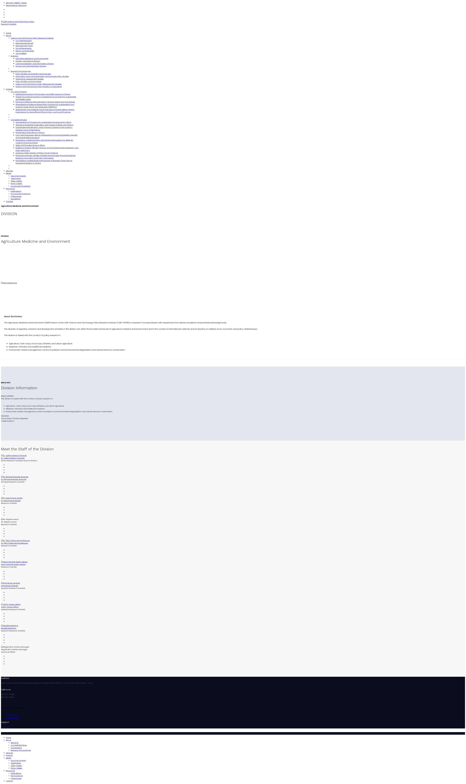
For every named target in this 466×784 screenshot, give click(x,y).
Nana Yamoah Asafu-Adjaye (13, 564)
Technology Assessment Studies (30, 79)
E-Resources (16, 196)
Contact (9, 201)
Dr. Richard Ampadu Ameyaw (13, 479)
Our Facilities (21, 53)
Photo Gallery (16, 183)
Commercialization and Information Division (35, 63)
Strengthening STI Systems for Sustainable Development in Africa (43, 122)
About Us (14, 742)
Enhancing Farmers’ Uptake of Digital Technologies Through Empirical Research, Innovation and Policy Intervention (45, 156)
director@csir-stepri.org (16, 5)
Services (9, 171)
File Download (17, 776)
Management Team (24, 46)
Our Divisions (16, 748)
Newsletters (16, 199)
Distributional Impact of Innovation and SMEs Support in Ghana (43, 94)
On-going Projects (19, 92)
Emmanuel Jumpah (9, 585)
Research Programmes (21, 71)
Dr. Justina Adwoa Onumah (13, 458)
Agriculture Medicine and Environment (32, 58)
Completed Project (19, 120)
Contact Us (6, 727)
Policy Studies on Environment (28, 81)
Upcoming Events (18, 176)
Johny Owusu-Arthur (10, 607)
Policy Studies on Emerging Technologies (33, 74)
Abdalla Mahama (8, 628)
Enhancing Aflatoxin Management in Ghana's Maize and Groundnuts (45, 102)
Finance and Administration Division (31, 66)
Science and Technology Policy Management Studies (39, 84)
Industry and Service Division (28, 61)
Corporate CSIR (12, 717)
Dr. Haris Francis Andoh (11, 500)
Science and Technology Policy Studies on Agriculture (39, 86)
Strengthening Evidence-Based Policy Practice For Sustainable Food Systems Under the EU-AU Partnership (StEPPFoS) (45, 105)
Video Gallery (16, 181)
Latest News (16, 178)
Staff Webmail (12, 715)
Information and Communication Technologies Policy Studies (42, 76)
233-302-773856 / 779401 (16, 3)
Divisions (14, 56)
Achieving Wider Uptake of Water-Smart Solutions (37, 153)
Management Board (24, 43)
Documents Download (20, 186)
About (8, 35)
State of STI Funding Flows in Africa (30, 145)
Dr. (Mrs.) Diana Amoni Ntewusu (14, 543)
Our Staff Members (24, 40)
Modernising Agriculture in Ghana (30, 132)
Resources (10, 188)
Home (8, 33)
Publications (16, 191)
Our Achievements (24, 48)
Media (8, 173)
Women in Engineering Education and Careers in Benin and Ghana (44, 125)
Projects (9, 89)
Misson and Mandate (25, 51)
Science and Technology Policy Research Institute (32, 38)
